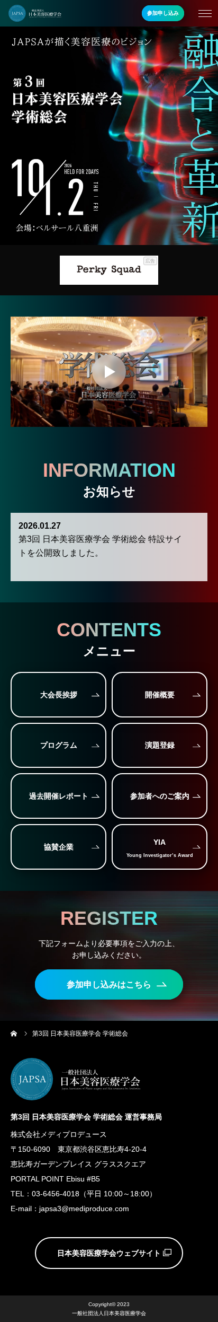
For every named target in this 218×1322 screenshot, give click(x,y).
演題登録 (160, 745)
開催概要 (160, 694)
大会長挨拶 (58, 694)
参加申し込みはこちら (109, 984)
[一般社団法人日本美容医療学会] (34, 13)
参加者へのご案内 (159, 796)
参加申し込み (163, 13)
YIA (159, 848)
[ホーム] (14, 1033)
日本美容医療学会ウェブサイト (109, 1253)
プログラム (58, 745)
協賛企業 (59, 847)
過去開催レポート (58, 796)
